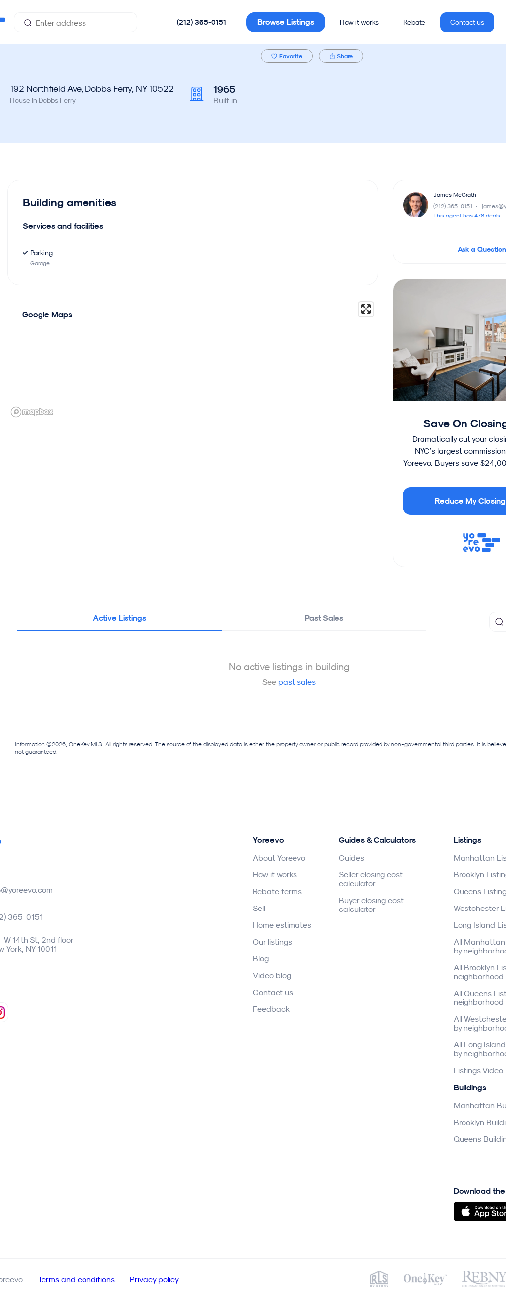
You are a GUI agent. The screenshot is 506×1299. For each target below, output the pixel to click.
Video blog (272, 975)
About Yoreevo (279, 857)
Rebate (414, 22)
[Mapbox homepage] (32, 412)
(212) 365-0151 (201, 22)
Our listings (272, 941)
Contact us (467, 22)
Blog (261, 958)
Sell (259, 908)
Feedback (271, 1008)
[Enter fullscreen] (366, 309)
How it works (359, 22)
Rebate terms (277, 891)
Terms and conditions (76, 1279)
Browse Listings (285, 22)
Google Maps (47, 314)
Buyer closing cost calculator (371, 904)
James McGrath (454, 194)
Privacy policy (154, 1279)
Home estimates (282, 924)
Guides (351, 857)
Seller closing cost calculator (371, 879)
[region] (192, 359)
